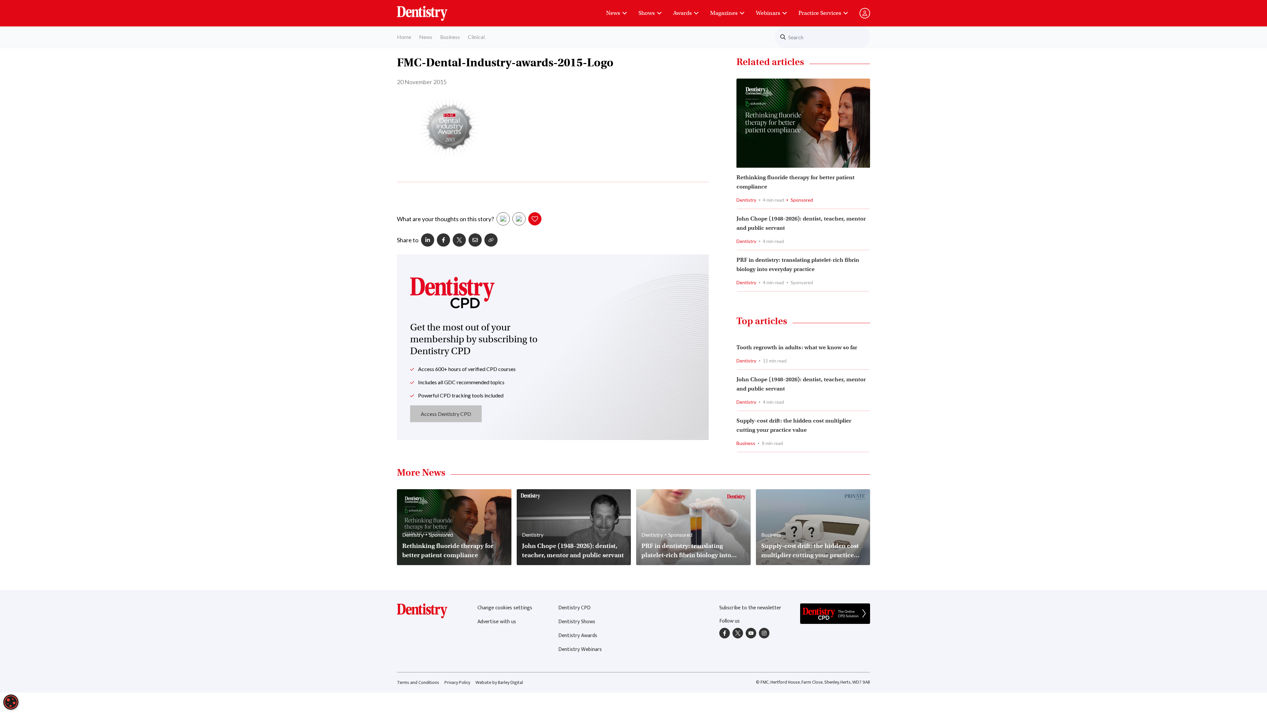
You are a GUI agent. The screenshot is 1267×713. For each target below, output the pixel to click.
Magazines (723, 13)
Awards (682, 13)
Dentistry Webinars (580, 649)
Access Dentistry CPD (446, 414)
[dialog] (10, 702)
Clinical (476, 37)
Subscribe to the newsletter (750, 607)
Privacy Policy (457, 682)
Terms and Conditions (418, 682)
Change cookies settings (504, 607)
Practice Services (819, 13)
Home (404, 37)
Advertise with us (496, 621)
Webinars (768, 13)
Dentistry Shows (576, 621)
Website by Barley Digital (499, 682)
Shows (646, 13)
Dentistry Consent (430, 10)
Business (450, 37)
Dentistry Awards (577, 635)
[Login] (865, 13)
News (613, 13)
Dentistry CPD (574, 607)
